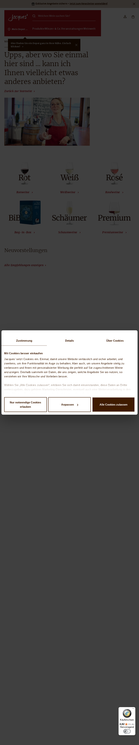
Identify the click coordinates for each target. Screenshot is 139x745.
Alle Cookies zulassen (113, 404)
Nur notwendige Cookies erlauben (25, 404)
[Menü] (133, 709)
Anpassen (67, 404)
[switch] (127, 731)
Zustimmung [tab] (24, 340)
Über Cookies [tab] (115, 340)
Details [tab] (69, 340)
